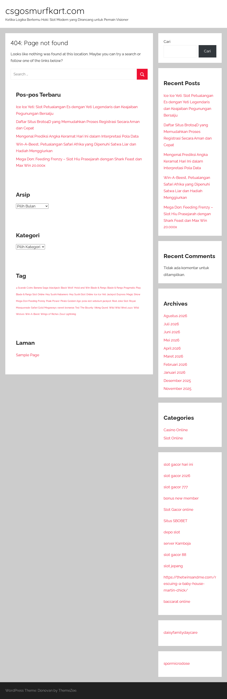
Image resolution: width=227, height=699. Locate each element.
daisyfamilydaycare (181, 632)
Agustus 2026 (175, 316)
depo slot (172, 532)
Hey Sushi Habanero (56, 294)
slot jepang (173, 566)
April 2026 (172, 348)
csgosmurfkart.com (44, 10)
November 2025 (177, 388)
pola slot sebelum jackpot (96, 301)
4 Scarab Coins (24, 287)
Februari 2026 (175, 364)
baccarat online (177, 601)
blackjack (54, 287)
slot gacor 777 (176, 487)
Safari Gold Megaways (44, 307)
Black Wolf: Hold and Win (75, 287)
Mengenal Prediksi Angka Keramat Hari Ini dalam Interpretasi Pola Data (77, 136)
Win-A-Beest (32, 314)
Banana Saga (41, 287)
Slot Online (173, 438)
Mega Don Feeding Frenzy (30, 301)
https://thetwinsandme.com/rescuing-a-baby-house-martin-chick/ (190, 584)
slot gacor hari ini (178, 464)
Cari (167, 41)
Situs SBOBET (175, 521)
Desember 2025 (177, 380)
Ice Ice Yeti (100, 294)
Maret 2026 (173, 356)
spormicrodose (177, 663)
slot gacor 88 (175, 554)
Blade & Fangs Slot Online (30, 294)
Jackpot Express (116, 294)
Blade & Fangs (98, 287)
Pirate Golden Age (71, 301)
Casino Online (176, 430)
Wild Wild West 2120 (121, 307)
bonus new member (181, 498)
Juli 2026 (171, 324)
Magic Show (133, 294)
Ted (77, 307)
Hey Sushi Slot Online (81, 294)
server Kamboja (177, 543)
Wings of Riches (50, 314)
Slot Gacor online (178, 509)
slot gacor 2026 (177, 475)
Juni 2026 (172, 332)
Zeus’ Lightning (67, 314)
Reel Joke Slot (120, 301)
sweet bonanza (65, 307)
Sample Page (27, 355)
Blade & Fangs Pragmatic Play (124, 287)
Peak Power (53, 301)
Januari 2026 (174, 372)
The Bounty (86, 307)
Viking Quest (101, 307)
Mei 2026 (171, 340)
